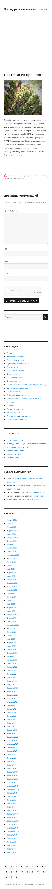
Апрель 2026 (12, 530)
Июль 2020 (11, 754)
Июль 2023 (11, 631)
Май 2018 (11, 845)
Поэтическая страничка (17, 419)
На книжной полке (15, 377)
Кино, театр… (13, 374)
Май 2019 (11, 803)
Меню (44, 9)
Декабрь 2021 (12, 694)
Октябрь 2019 (12, 785)
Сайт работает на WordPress (34, 884)
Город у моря (38, 492)
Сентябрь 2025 (13, 555)
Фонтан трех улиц (14, 454)
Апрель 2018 (12, 848)
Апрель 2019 (12, 806)
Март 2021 (11, 726)
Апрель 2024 (12, 607)
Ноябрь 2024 (12, 586)
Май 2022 (11, 677)
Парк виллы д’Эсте (15, 440)
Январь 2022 (12, 691)
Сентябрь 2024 (13, 593)
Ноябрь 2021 (12, 698)
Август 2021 (12, 708)
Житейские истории (15, 356)
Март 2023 (11, 645)
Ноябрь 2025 (12, 548)
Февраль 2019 (12, 813)
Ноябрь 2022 (12, 659)
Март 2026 (11, 534)
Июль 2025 (11, 562)
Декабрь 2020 (12, 736)
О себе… (10, 353)
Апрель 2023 (12, 642)
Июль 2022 (11, 670)
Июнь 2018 (11, 841)
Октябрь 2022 (12, 663)
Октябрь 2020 (12, 743)
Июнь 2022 (11, 673)
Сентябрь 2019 (13, 789)
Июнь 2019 (11, 799)
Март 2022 (11, 684)
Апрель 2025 (12, 572)
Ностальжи (11, 405)
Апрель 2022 (12, 680)
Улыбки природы (14, 412)
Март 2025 (11, 576)
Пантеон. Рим (13, 457)
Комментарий (12, 211)
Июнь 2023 (11, 635)
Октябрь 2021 (12, 701)
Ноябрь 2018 (12, 824)
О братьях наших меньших (18, 395)
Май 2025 (11, 569)
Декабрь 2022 (12, 656)
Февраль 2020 (12, 771)
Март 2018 (11, 852)
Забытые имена (13, 391)
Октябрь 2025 (12, 551)
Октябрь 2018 (12, 827)
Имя (6, 249)
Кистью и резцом (14, 381)
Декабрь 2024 (12, 583)
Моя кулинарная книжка (17, 388)
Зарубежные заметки (15, 370)
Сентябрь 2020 (13, 747)
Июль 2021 (11, 712)
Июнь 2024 (11, 600)
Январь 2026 (12, 541)
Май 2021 (11, 719)
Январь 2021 (12, 733)
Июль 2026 (11, 523)
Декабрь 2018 (12, 820)
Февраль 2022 (12, 687)
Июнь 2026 (11, 527)
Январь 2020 (12, 775)
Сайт (6, 273)
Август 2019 (12, 792)
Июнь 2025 (11, 565)
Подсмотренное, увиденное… (19, 416)
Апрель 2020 (12, 764)
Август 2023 (12, 628)
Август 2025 (12, 558)
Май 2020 (11, 761)
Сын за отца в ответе (13, 155)
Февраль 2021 (12, 729)
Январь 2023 (12, 652)
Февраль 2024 (12, 614)
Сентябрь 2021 (13, 705)
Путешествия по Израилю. (18, 363)
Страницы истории (15, 409)
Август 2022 (12, 666)
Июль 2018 (11, 838)
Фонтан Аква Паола (15, 450)
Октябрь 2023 (12, 621)
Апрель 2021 (12, 722)
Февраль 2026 (12, 537)
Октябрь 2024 (12, 590)
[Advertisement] (26, 45)
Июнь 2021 (11, 715)
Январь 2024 (12, 617)
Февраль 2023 (12, 649)
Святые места (12, 367)
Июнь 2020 (11, 757)
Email (7, 261)
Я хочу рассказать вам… (21, 9)
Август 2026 (12, 520)
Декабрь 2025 (12, 544)
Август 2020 (12, 750)
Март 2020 (11, 768)
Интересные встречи (15, 360)
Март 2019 (11, 810)
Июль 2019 (11, 796)
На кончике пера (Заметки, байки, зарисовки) (26, 384)
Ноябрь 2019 (12, 782)
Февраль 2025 (12, 579)
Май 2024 (11, 603)
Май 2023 (11, 638)
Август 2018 (12, 834)
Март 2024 (11, 610)
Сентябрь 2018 (13, 831)
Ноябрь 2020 (12, 740)
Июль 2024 (11, 596)
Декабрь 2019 (12, 778)
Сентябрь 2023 (13, 624)
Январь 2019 (12, 817)
